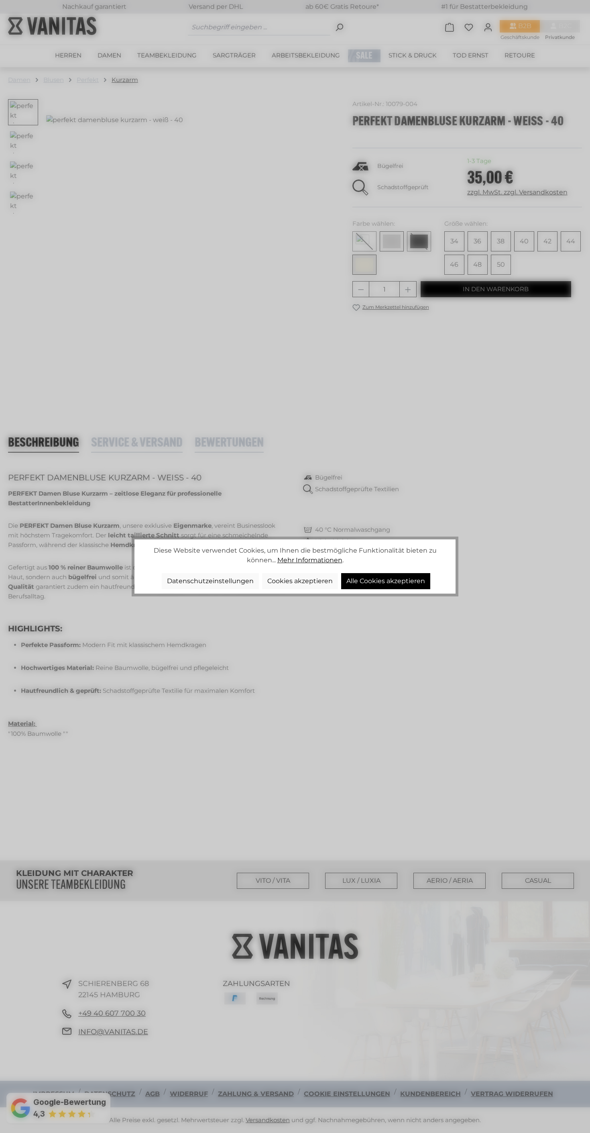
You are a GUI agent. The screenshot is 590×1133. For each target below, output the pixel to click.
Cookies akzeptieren (300, 581)
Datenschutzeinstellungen (210, 581)
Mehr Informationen (309, 560)
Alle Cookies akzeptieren (385, 581)
